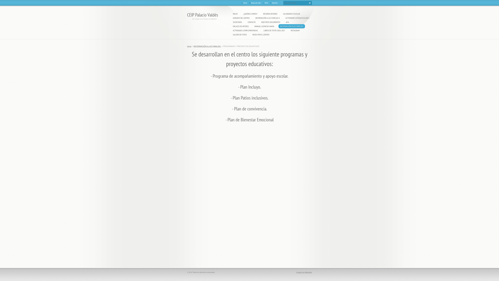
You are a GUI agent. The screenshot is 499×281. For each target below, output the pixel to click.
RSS (266, 3)
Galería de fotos (240, 34)
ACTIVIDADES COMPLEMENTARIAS (245, 30)
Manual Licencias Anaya (264, 26)
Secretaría (237, 22)
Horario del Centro (241, 18)
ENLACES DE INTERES (241, 26)
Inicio (235, 13)
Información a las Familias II (267, 18)
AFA (287, 22)
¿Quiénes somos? (250, 13)
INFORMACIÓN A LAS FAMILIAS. (291, 26)
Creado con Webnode (304, 272)
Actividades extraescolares (297, 18)
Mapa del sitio (256, 3)
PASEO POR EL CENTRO (260, 34)
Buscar (309, 3)
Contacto (252, 22)
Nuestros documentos (270, 22)
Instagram (295, 30)
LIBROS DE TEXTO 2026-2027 (274, 30)
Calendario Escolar (291, 13)
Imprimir (275, 3)
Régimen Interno (270, 13)
